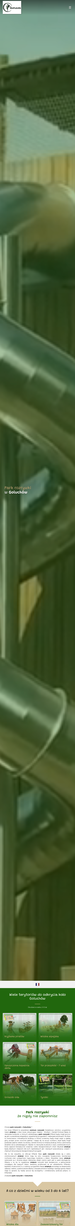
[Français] (37, 984)
